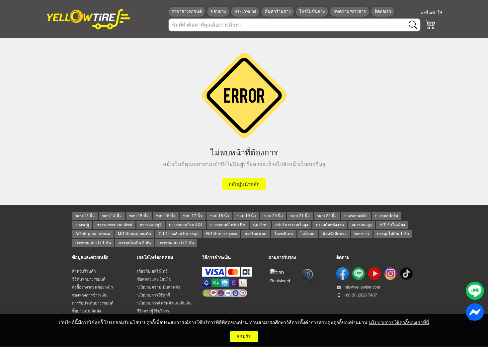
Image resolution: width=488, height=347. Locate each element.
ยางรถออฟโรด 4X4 (186, 224)
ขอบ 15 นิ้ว (138, 216)
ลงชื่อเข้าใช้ (432, 12)
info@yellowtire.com (361, 287)
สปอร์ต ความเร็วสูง (291, 224)
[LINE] (358, 273)
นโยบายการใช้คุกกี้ (153, 295)
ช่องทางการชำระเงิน (90, 295)
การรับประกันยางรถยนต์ (93, 303)
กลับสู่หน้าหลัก (244, 184)
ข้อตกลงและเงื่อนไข (154, 279)
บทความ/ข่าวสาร (349, 11)
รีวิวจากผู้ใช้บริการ (153, 311)
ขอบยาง (218, 11)
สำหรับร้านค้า (84, 271)
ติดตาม (343, 257)
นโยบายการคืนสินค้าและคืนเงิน (164, 303)
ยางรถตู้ (82, 224)
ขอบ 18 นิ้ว (219, 216)
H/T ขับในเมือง (392, 224)
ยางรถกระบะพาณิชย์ (114, 224)
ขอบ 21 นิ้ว (300, 216)
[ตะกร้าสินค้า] (431, 24)
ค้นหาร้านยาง (277, 11)
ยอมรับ (244, 336)
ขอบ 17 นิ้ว (192, 216)
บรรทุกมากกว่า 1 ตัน (93, 242)
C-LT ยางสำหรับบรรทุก (179, 233)
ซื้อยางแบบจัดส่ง (86, 311)
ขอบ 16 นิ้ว (165, 216)
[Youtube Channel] (374, 273)
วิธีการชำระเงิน (216, 257)
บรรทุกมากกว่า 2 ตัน (176, 242)
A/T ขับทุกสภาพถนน (92, 233)
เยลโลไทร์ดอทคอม (155, 257)
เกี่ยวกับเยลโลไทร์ (152, 271)
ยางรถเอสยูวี (150, 224)
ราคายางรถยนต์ (187, 11)
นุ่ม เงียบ (260, 224)
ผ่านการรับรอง (282, 257)
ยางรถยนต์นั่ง (355, 216)
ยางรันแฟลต (256, 233)
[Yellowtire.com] (88, 19)
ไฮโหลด (308, 233)
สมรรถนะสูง (362, 224)
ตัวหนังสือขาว (334, 233)
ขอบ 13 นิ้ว (85, 216)
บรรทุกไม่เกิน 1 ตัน (393, 233)
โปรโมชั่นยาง (312, 11)
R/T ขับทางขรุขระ (221, 233)
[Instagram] (390, 273)
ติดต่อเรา (382, 11)
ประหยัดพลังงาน (330, 224)
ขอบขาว (361, 233)
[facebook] (342, 273)
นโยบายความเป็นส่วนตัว (158, 287)
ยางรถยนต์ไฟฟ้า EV (227, 224)
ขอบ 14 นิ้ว (112, 216)
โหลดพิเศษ (283, 233)
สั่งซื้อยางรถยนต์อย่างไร (92, 287)
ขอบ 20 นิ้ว (273, 216)
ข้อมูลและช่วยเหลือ (90, 257)
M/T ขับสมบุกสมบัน (134, 233)
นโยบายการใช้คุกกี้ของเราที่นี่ (399, 322)
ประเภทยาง (245, 11)
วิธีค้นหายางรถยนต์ (89, 279)
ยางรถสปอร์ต (386, 216)
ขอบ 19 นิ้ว (246, 216)
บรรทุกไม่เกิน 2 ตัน (135, 242)
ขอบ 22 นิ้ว (327, 216)
